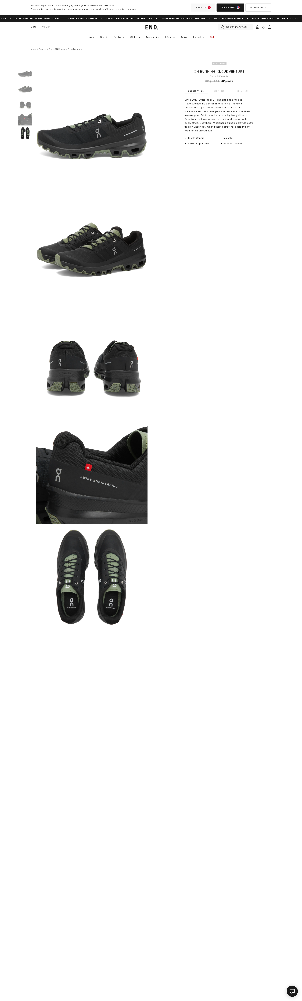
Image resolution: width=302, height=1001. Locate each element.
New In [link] (91, 37)
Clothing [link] (135, 37)
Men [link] (33, 27)
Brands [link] (104, 37)
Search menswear (236, 26)
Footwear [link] (119, 37)
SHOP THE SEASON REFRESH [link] (77, 19)
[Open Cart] (269, 27)
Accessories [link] (153, 37)
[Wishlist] (263, 27)
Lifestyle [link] (170, 37)
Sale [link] (212, 37)
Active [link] (184, 37)
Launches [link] (198, 37)
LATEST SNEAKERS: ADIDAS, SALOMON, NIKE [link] (32, 19)
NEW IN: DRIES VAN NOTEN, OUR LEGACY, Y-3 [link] (124, 19)
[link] (151, 27)
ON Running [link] (219, 99)
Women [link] (46, 27)
